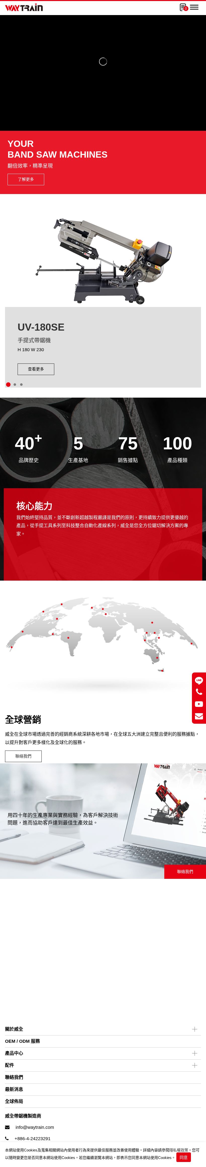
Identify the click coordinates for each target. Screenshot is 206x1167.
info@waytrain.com (35, 1127)
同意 (184, 1157)
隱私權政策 (178, 1150)
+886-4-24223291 (32, 1138)
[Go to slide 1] (8, 384)
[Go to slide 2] (15, 384)
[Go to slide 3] (21, 384)
